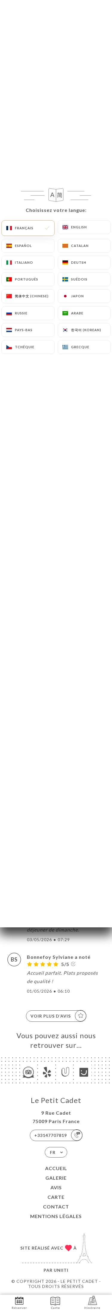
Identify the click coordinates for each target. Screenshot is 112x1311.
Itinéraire (92, 1308)
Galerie (56, 1178)
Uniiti (61, 1270)
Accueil (56, 1168)
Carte (56, 1197)
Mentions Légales (56, 1216)
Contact (56, 1206)
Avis (56, 1187)
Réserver (19, 1308)
